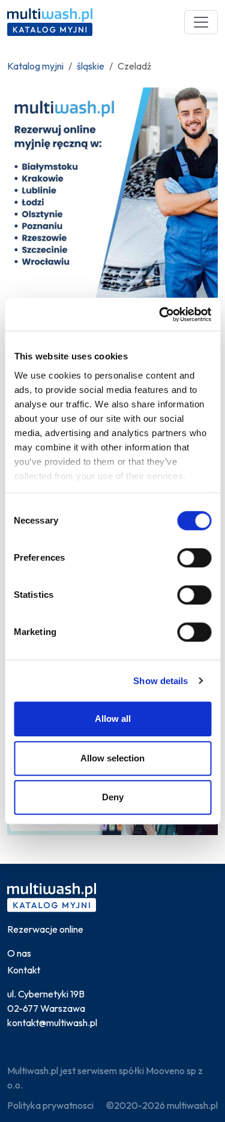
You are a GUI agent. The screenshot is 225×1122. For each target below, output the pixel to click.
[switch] (194, 557)
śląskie (90, 66)
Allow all (113, 718)
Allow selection (112, 758)
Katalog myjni (35, 66)
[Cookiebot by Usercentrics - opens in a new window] (160, 314)
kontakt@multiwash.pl (52, 1023)
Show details (160, 681)
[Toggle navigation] (201, 22)
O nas (19, 953)
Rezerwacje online (45, 929)
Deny (113, 797)
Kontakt (23, 970)
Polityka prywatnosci (50, 1105)
